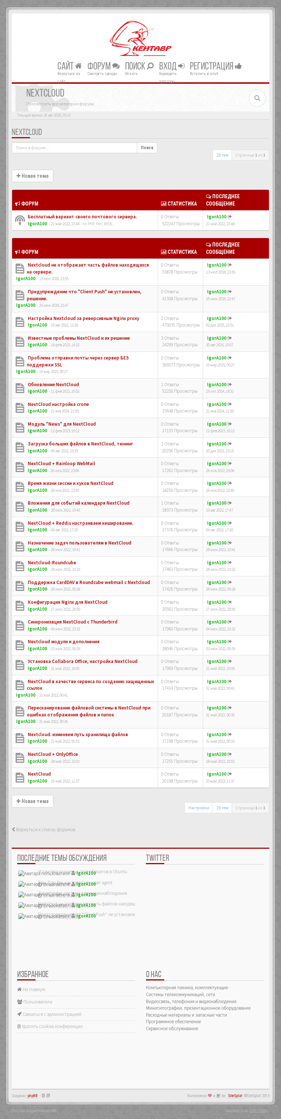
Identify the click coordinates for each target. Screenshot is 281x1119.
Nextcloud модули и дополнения (63, 641)
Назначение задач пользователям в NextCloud (79, 543)
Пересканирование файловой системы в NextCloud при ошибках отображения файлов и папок (88, 711)
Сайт (66, 66)
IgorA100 (37, 224)
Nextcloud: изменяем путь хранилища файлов (77, 734)
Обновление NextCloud (53, 384)
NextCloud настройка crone (58, 404)
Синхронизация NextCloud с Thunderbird (72, 622)
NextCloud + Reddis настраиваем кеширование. (80, 523)
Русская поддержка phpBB (34, 1110)
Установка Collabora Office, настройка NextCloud (82, 661)
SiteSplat (235, 1095)
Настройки (198, 807)
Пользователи (37, 1002)
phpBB (32, 1095)
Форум (99, 66)
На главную (33, 989)
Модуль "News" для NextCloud (61, 424)
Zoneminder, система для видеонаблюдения (82, 893)
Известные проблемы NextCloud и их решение (78, 338)
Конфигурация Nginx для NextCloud (67, 602)
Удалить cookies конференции (52, 1026)
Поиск (136, 66)
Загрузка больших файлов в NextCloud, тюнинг (80, 444)
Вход (168, 66)
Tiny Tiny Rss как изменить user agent (75, 882)
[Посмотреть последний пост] (230, 217)
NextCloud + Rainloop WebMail (61, 463)
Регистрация (212, 66)
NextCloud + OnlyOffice (52, 754)
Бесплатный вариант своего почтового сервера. (82, 217)
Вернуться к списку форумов (45, 829)
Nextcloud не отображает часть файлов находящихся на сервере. (103, 904)
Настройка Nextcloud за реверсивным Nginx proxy (83, 318)
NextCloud (27, 132)
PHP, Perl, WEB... (101, 223)
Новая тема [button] (34, 176)
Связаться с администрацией (52, 1014)
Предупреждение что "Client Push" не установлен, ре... (93, 914)
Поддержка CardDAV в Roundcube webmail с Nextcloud (88, 582)
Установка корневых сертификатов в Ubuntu (82, 872)
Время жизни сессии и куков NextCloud (70, 483)
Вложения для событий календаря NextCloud (78, 503)
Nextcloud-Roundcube (51, 563)
